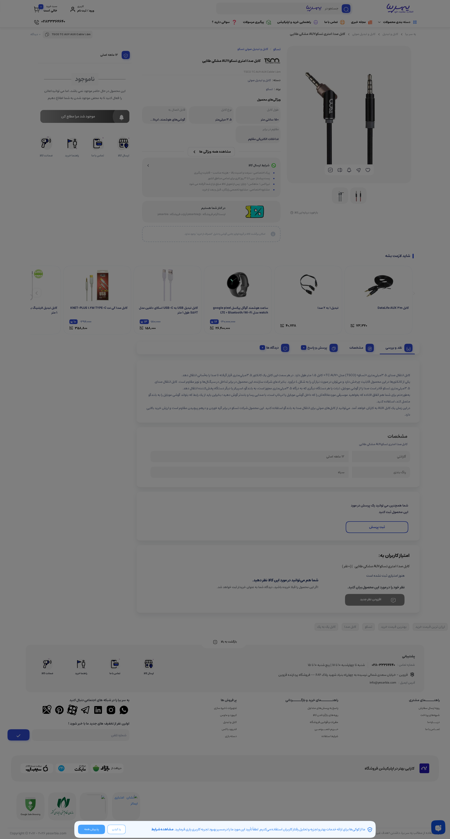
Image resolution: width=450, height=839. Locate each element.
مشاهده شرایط (162, 829)
